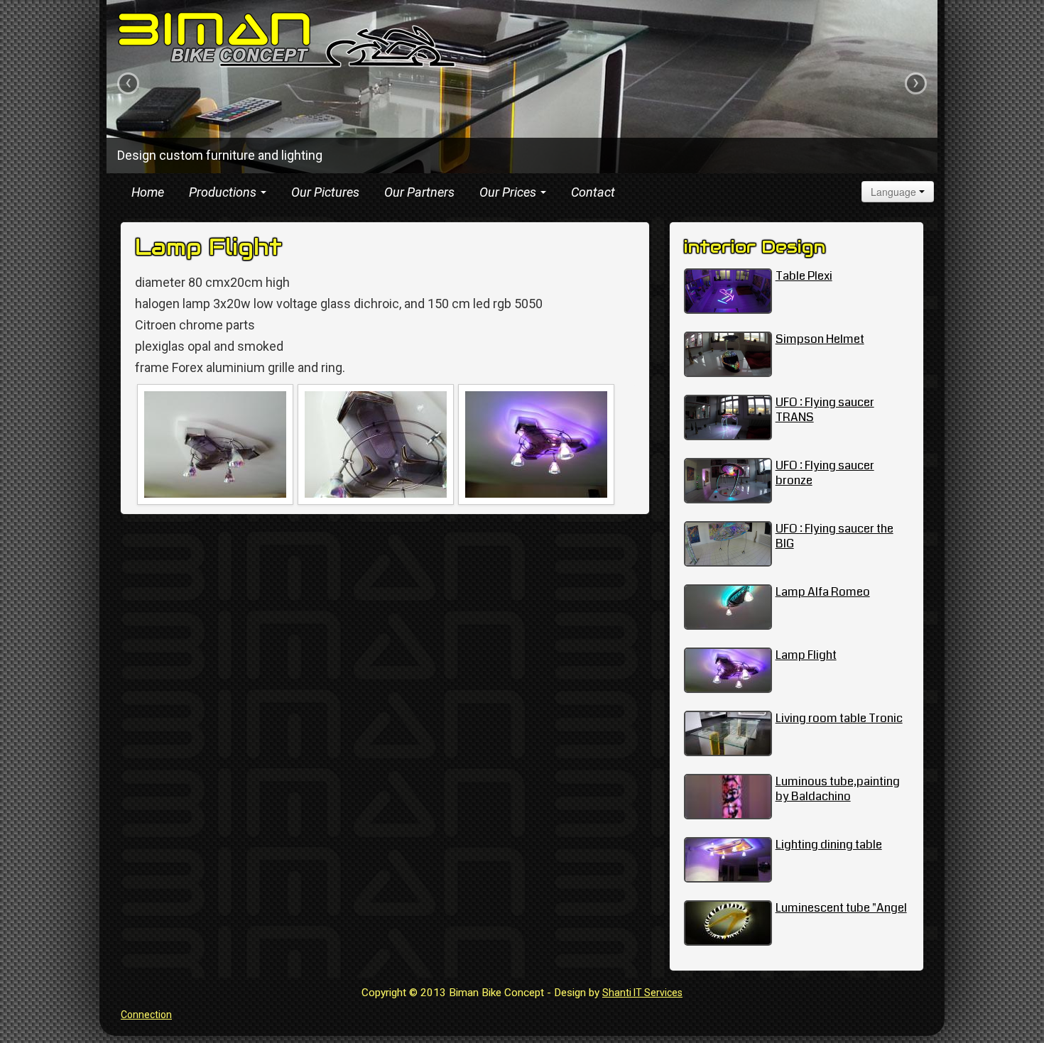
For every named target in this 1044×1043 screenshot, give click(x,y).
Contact (593, 192)
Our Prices (509, 192)
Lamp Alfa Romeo (823, 592)
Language (895, 192)
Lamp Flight (806, 655)
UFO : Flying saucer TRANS (825, 409)
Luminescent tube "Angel (841, 908)
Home (147, 192)
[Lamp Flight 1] (215, 444)
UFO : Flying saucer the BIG (834, 536)
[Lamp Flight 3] (536, 444)
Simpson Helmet (820, 339)
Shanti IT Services (642, 992)
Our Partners (419, 192)
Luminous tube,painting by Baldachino (838, 788)
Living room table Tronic (839, 718)
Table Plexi (804, 276)
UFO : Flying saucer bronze (825, 473)
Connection (146, 1014)
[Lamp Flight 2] (376, 444)
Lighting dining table (829, 844)
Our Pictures (325, 192)
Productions (224, 192)
